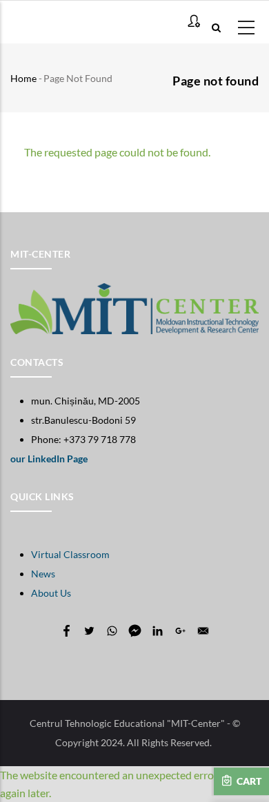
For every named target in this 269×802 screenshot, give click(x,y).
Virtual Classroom (70, 554)
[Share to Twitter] (89, 630)
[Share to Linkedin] (157, 630)
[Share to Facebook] (66, 630)
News (43, 573)
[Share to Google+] (180, 630)
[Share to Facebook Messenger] (134, 630)
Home (23, 78)
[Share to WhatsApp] (112, 630)
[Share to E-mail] (203, 630)
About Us (51, 593)
